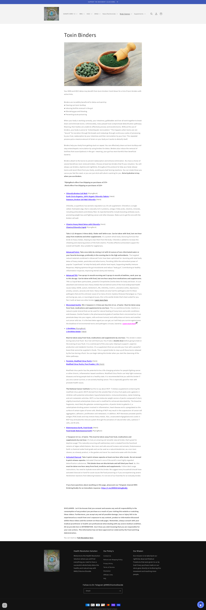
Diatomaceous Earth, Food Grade (79, 428)
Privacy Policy (108, 563)
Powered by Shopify (112, 609)
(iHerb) (101, 364)
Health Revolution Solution (100, 609)
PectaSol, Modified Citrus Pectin (79, 361)
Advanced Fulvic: (73, 252)
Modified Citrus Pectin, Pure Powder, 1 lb (82, 364)
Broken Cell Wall (76, 193)
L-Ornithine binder (73, 331)
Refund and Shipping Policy (113, 560)
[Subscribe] (119, 590)
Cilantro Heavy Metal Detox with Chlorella (83, 224)
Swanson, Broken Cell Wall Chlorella (81, 199)
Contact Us (107, 556)
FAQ (104, 578)
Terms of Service (109, 567)
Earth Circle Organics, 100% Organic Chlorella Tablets (87, 196)
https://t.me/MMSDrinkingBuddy (114, 488)
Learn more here (101, 300)
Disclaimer (107, 571)
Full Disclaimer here (85, 538)
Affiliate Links (108, 575)
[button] (70, 14)
